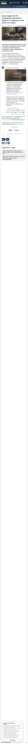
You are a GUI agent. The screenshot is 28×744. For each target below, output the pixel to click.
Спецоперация (9, 133)
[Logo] (4, 2)
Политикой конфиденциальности (10, 737)
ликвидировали (6, 119)
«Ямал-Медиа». (19, 124)
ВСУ (23, 133)
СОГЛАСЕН (12, 740)
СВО (3, 133)
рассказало (5, 57)
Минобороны (17, 133)
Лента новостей (5, 742)
